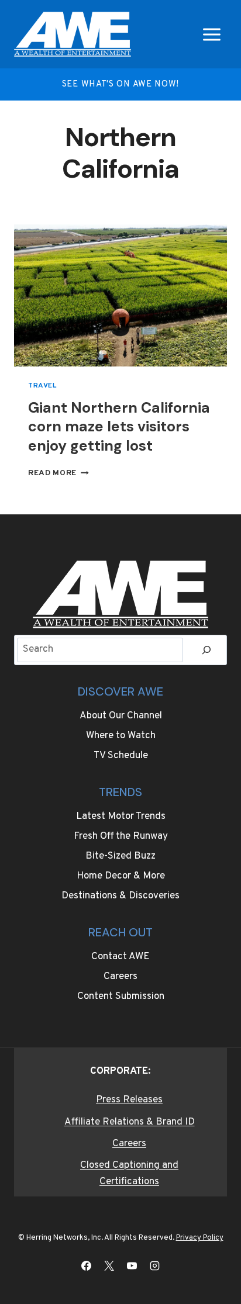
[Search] (206, 650)
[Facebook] (86, 1265)
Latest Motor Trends (121, 816)
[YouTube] (132, 1265)
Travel (42, 385)
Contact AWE (120, 956)
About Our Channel (121, 716)
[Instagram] (155, 1265)
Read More (58, 473)
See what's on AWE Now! (120, 84)
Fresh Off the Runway (121, 836)
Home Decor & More (121, 876)
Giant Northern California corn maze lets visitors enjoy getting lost (119, 426)
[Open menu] (211, 34)
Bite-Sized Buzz (120, 856)
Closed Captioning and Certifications (129, 1173)
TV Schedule (121, 755)
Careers (120, 976)
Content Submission (120, 996)
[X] (109, 1265)
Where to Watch (121, 735)
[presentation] (120, 295)
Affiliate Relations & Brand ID (129, 1122)
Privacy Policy (199, 1238)
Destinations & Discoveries (120, 896)
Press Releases (129, 1100)
